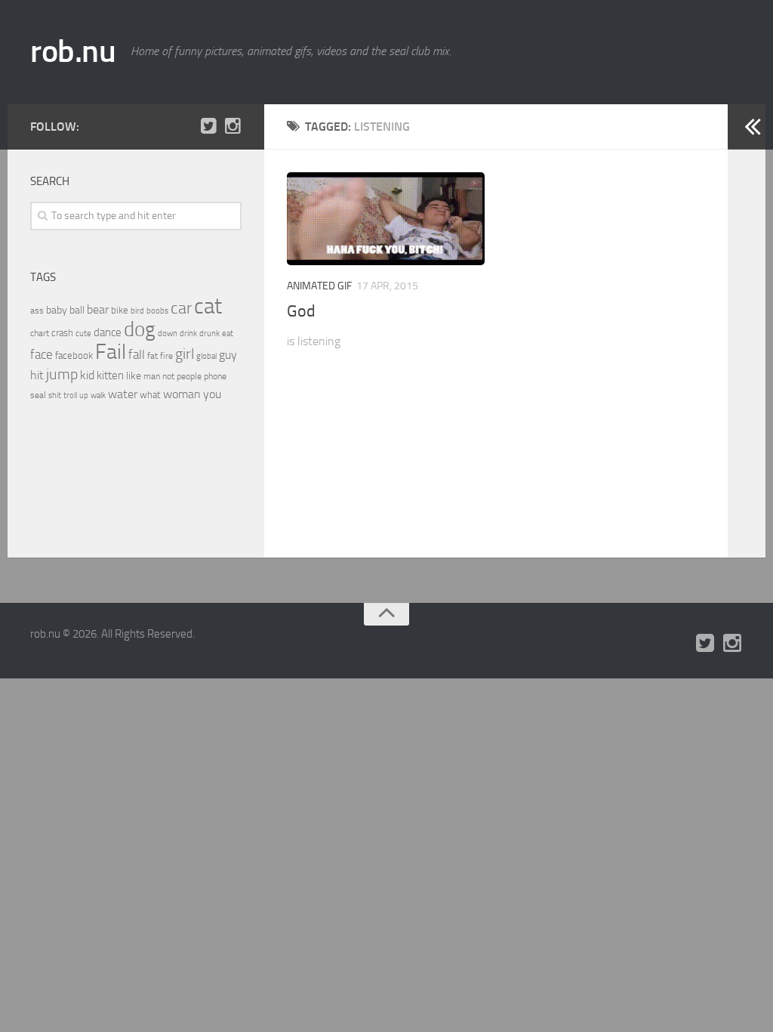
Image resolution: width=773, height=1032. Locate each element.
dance (108, 332)
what (150, 394)
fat (152, 356)
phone (215, 376)
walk (98, 395)
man (151, 376)
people (189, 376)
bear (98, 309)
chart (39, 333)
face (41, 354)
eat (227, 333)
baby (56, 310)
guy (228, 355)
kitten (110, 375)
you (212, 394)
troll (70, 395)
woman (182, 394)
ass (37, 310)
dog (140, 329)
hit (37, 375)
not (168, 376)
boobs (157, 310)
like (133, 375)
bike (119, 310)
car (181, 308)
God (301, 311)
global (206, 356)
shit (54, 395)
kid (87, 375)
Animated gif (319, 286)
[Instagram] (232, 126)
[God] (386, 218)
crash (62, 332)
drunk (209, 333)
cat (208, 306)
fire (166, 356)
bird (137, 311)
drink (188, 333)
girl (184, 354)
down (167, 333)
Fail (110, 351)
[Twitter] (208, 126)
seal (38, 395)
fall (136, 354)
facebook (74, 355)
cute (83, 333)
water (122, 394)
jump (62, 374)
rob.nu (72, 51)
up (83, 395)
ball (77, 310)
